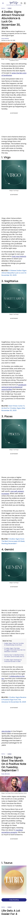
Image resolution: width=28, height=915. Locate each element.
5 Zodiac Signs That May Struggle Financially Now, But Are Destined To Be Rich (14, 649)
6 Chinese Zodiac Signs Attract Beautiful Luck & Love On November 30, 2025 (13, 272)
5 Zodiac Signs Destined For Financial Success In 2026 (13, 660)
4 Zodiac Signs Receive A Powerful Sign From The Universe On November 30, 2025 (13, 699)
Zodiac (9, 8)
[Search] (21, 3)
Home (3, 8)
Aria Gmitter (5, 38)
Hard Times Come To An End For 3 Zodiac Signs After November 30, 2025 (13, 408)
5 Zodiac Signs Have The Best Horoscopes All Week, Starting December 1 (13, 541)
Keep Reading (14, 900)
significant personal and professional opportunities (13, 387)
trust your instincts (19, 256)
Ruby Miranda (5, 774)
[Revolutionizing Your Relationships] (14, 2)
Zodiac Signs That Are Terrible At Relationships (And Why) (14, 644)
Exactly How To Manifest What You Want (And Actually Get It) (14, 655)
